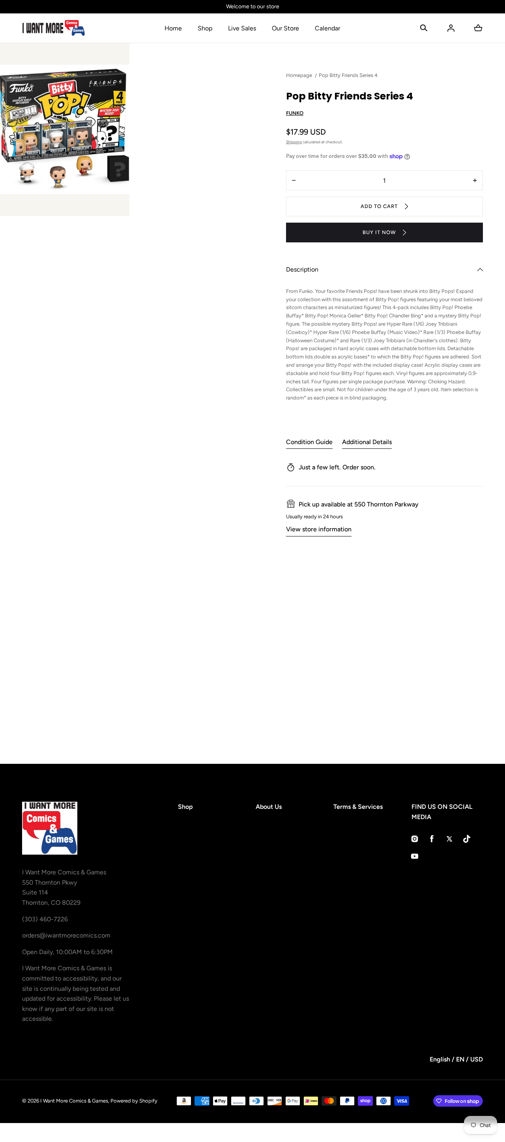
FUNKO (294, 113)
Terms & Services (358, 806)
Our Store (285, 28)
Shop (205, 28)
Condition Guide (309, 442)
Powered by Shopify (133, 1101)
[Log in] (451, 28)
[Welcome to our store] (252, 6)
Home (173, 28)
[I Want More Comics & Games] (53, 28)
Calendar (327, 28)
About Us (269, 806)
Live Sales (242, 28)
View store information (319, 529)
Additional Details (367, 442)
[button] (423, 28)
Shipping (294, 141)
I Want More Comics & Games (74, 1101)
